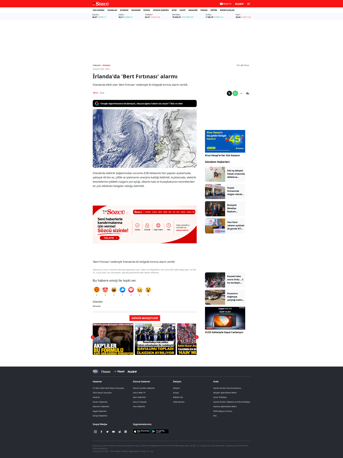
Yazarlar (96, 397)
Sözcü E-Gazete (140, 402)
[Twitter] (107, 431)
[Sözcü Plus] (132, 371)
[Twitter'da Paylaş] (229, 93)
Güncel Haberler (141, 381)
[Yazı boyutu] (247, 93)
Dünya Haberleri (100, 415)
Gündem (106, 65)
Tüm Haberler (139, 406)
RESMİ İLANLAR (227, 10)
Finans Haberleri (100, 402)
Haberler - (97, 65)
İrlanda (97, 306)
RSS (215, 415)
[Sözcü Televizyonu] (95, 371)
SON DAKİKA (98, 10)
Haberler (97, 381)
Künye (176, 392)
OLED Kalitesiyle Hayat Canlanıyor (224, 332)
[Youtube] (113, 431)
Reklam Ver (178, 397)
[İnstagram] (95, 431)
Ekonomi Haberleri (101, 406)
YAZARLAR (112, 10)
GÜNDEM (124, 10)
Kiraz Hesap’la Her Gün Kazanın (222, 155)
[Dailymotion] (119, 431)
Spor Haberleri (139, 397)
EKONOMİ (135, 10)
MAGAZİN (193, 10)
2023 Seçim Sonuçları (102, 392)
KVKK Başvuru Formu (222, 411)
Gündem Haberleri (217, 162)
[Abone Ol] (243, 65)
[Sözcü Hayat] (119, 371)
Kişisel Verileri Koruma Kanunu (227, 388)
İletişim (176, 388)
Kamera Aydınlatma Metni (225, 406)
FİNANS (204, 10)
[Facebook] (101, 431)
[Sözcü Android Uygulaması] (160, 431)
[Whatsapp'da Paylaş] (235, 93)
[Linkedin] (125, 431)
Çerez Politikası (220, 397)
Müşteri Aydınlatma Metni (225, 392)
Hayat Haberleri (100, 411)
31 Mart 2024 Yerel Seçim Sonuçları (108, 388)
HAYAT (183, 10)
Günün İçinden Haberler (144, 388)
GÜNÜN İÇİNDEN (161, 10)
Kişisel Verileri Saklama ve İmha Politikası (231, 402)
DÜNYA (146, 10)
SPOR (174, 10)
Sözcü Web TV (139, 392)
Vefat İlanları (179, 402)
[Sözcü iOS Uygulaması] (142, 431)
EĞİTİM (213, 10)
